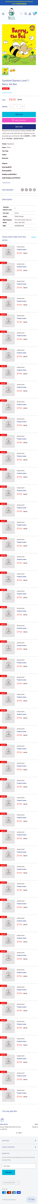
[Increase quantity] (22, 106)
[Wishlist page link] (21, 14)
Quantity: (5, 106)
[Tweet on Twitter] (30, 189)
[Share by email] (34, 189)
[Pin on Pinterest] (26, 189)
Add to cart (19, 114)
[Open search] (26, 14)
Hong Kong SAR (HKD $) (9, 1182)
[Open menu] (3, 14)
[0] (34, 13)
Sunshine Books (7, 92)
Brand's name (21, 247)
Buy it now (19, 127)
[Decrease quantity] (11, 106)
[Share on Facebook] (22, 189)
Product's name (21, 249)
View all (33, 237)
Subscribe (8, 1172)
